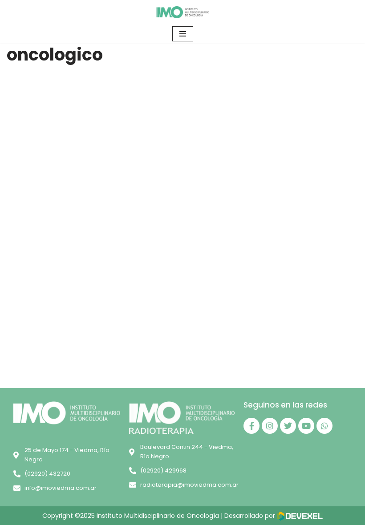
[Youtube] (306, 426)
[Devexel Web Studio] (300, 516)
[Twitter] (288, 426)
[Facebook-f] (251, 426)
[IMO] (182, 12)
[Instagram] (270, 426)
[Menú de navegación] (182, 33)
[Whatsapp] (324, 426)
